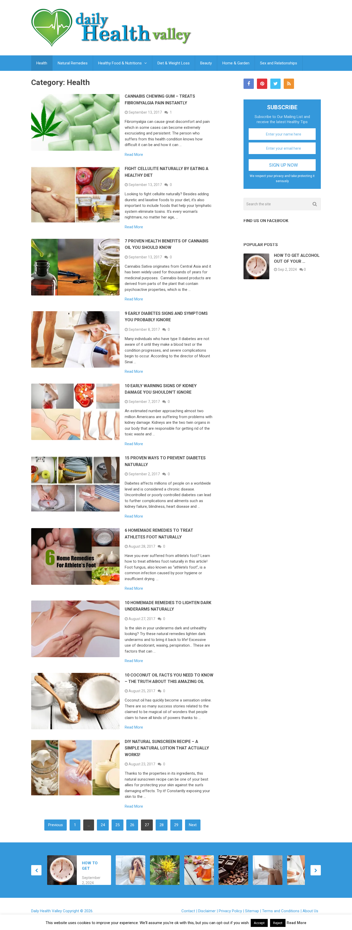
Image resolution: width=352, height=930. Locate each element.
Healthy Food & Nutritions (120, 63)
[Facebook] (249, 84)
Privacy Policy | (232, 911)
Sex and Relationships (278, 63)
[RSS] (289, 84)
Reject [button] (277, 923)
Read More (134, 155)
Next (193, 825)
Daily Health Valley (46, 911)
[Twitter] (275, 84)
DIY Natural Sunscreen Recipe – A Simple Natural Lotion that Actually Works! (167, 748)
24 (103, 825)
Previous (55, 825)
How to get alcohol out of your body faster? (93, 866)
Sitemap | (253, 911)
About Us (310, 911)
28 (162, 825)
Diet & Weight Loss (173, 63)
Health (41, 63)
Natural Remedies (73, 63)
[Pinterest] (262, 84)
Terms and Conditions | (282, 911)
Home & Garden (235, 63)
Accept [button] (259, 923)
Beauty (206, 63)
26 (132, 825)
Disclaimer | (208, 911)
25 (117, 825)
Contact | (189, 911)
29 (176, 825)
